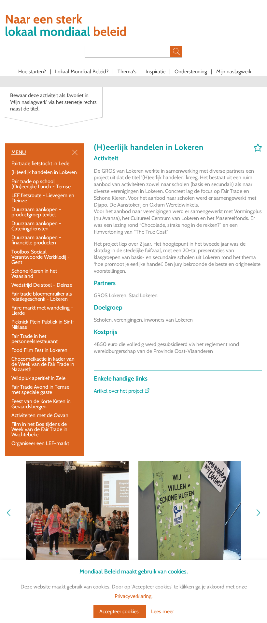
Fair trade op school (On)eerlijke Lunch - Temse (41, 184)
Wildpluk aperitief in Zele (38, 378)
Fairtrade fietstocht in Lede (40, 163)
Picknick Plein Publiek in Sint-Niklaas (43, 324)
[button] (258, 513)
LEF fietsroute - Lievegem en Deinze (42, 198)
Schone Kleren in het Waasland (34, 273)
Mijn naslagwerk (233, 71)
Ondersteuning (191, 71)
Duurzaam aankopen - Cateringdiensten (36, 226)
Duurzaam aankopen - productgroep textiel (36, 212)
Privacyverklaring (133, 596)
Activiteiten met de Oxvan (39, 415)
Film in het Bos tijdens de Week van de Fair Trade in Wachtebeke (39, 429)
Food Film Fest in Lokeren (39, 350)
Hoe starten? (32, 71)
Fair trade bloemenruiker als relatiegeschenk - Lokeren (41, 296)
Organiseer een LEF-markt (40, 443)
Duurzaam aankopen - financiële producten (36, 240)
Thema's (128, 71)
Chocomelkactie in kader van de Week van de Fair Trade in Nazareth (43, 364)
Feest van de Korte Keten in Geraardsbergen (41, 404)
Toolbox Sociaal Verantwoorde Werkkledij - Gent (40, 257)
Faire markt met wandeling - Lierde (42, 310)
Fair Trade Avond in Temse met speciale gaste (40, 389)
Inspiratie (156, 71)
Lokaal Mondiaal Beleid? (82, 71)
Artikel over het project (119, 391)
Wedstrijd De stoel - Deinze (41, 285)
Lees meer (162, 611)
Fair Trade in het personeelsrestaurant (34, 338)
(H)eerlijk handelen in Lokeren (44, 172)
